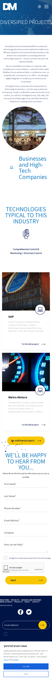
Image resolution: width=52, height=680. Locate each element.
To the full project (30, 344)
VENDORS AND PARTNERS (31, 600)
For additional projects (23, 440)
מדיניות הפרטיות (6, 605)
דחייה (26, 674)
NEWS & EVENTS (6, 602)
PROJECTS (15, 600)
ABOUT (27, 602)
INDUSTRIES (4, 600)
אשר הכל (26, 666)
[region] (26, 660)
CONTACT (36, 602)
